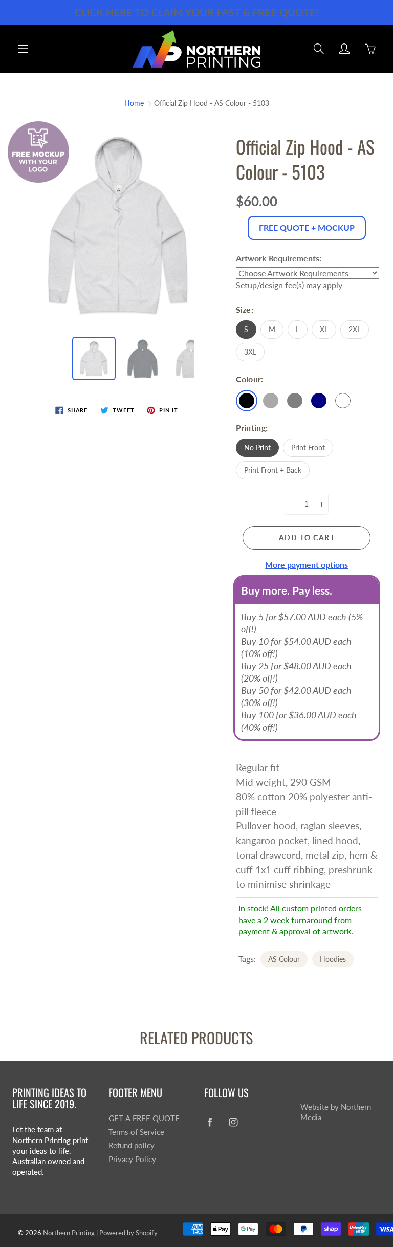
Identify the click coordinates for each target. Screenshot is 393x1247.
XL (324, 329)
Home (134, 103)
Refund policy (131, 1145)
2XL (354, 329)
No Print (257, 447)
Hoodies (333, 959)
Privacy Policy (132, 1159)
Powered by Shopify (128, 1233)
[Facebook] (210, 1122)
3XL (250, 351)
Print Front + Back (272, 470)
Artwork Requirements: (278, 258)
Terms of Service (136, 1132)
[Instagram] (233, 1122)
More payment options (306, 565)
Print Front (308, 447)
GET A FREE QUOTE (144, 1118)
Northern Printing (69, 1233)
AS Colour (284, 959)
